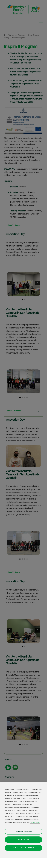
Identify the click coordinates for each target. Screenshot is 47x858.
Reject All (23, 839)
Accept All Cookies (23, 848)
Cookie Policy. (35, 822)
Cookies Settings (23, 831)
